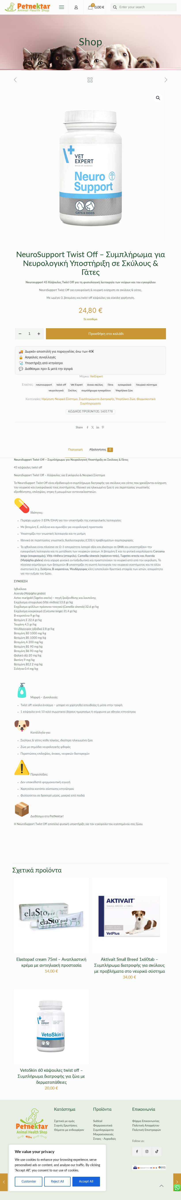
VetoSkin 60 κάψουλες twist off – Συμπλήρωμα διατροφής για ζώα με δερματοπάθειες (51, 1076)
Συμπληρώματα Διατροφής (96, 399)
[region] (57, 1168)
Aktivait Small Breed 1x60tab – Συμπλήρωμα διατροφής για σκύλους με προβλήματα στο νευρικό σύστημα (129, 965)
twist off (61, 385)
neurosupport (44, 385)
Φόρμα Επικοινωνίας (145, 1121)
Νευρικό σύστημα (146, 385)
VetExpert (96, 376)
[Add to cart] (83, 884)
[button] (158, 97)
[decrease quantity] (20, 333)
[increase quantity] (39, 333)
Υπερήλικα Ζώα (125, 399)
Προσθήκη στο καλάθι (106, 334)
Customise (29, 1181)
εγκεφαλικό (124, 385)
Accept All (86, 1181)
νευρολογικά (56, 390)
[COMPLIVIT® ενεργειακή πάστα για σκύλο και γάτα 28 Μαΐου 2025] (177, 1182)
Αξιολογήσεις (100, 449)
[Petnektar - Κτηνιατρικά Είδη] (27, 7)
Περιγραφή (75, 449)
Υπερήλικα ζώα (124, 390)
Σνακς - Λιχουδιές (104, 1139)
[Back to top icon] (161, 1186)
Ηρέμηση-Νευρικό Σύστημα (60, 399)
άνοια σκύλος (95, 385)
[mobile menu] (61, 7)
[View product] (83, 894)
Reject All (57, 1181)
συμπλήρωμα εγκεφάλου (96, 390)
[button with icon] (137, 1151)
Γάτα (110, 385)
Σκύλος (72, 390)
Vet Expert (77, 385)
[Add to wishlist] (83, 903)
